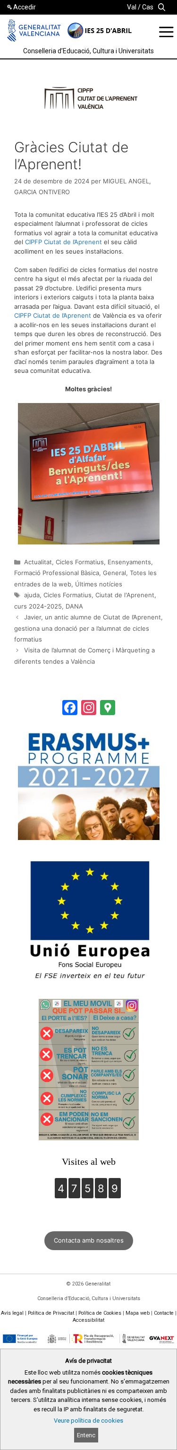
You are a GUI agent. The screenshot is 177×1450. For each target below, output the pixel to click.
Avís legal (12, 1313)
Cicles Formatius (80, 562)
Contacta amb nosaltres (89, 1240)
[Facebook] (69, 708)
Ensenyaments (129, 562)
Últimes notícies (98, 584)
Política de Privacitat (51, 1313)
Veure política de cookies (88, 1420)
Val (131, 7)
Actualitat (38, 562)
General (114, 573)
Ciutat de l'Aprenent (124, 595)
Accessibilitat (88, 1320)
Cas (147, 7)
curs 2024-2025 (38, 606)
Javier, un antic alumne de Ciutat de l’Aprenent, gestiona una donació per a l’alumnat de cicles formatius (88, 628)
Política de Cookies (99, 1313)
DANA (74, 606)
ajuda (32, 595)
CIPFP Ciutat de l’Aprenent (63, 242)
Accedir (24, 7)
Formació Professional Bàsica (56, 573)
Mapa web (138, 1313)
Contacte (164, 1313)
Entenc (86, 1435)
